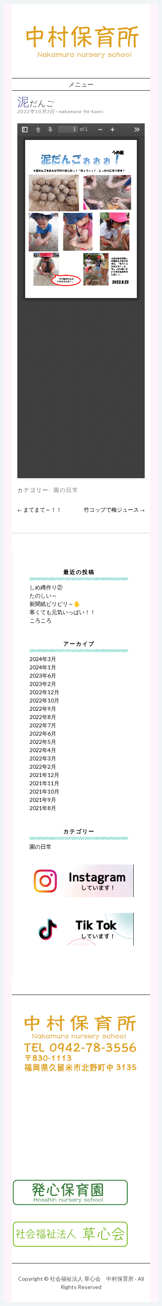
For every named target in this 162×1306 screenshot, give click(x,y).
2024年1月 (42, 667)
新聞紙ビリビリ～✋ (54, 603)
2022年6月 (42, 733)
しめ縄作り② (46, 587)
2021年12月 (44, 774)
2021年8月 (42, 808)
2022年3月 (42, 758)
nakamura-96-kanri (81, 111)
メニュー (81, 84)
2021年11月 (44, 783)
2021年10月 (44, 791)
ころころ (40, 620)
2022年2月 (42, 766)
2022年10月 (44, 700)
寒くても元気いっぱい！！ (62, 612)
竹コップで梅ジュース (114, 509)
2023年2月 (42, 683)
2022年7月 (42, 725)
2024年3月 (42, 659)
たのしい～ (43, 595)
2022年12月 (44, 692)
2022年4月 (42, 750)
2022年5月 (42, 741)
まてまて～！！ (39, 509)
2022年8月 (42, 717)
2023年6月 (42, 675)
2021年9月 (42, 799)
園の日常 (66, 490)
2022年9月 (42, 708)
